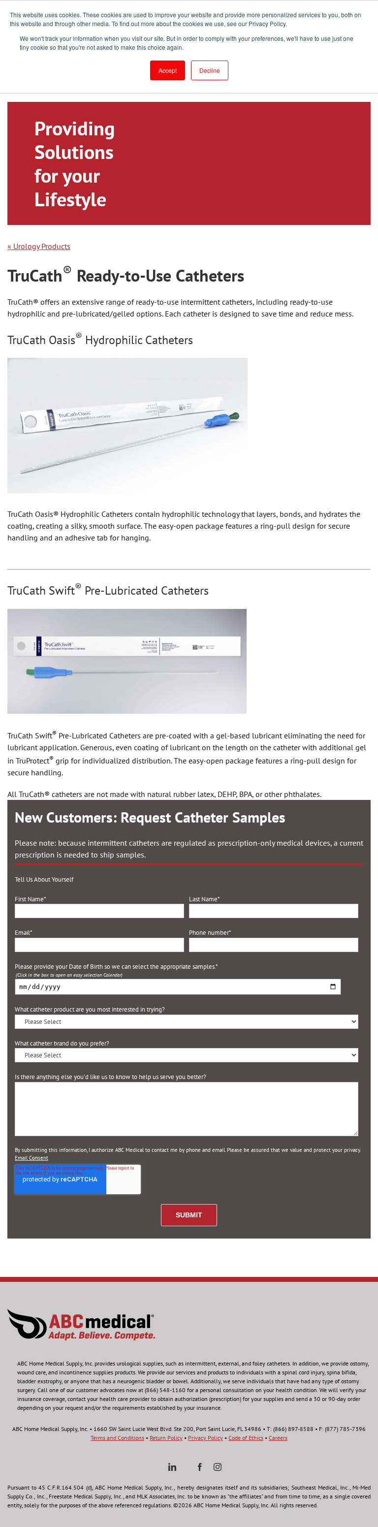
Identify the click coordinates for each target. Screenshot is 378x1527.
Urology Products (38, 246)
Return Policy (166, 1437)
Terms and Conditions (117, 1437)
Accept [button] (167, 70)
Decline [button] (209, 70)
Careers (278, 1437)
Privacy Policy (205, 1437)
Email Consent (31, 1157)
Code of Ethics (245, 1437)
